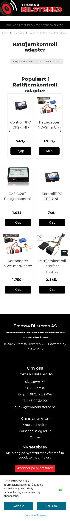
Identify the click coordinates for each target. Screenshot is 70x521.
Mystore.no (35, 348)
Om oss (35, 437)
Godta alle (51, 505)
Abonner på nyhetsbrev (35, 468)
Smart (32, 33)
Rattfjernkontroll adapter (54, 33)
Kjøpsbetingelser (35, 425)
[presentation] (10, 131)
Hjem (5, 33)
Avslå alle (18, 505)
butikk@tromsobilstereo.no (35, 407)
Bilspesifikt (19, 33)
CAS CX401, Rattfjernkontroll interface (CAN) (18, 199)
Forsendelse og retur (35, 431)
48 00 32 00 (38, 401)
